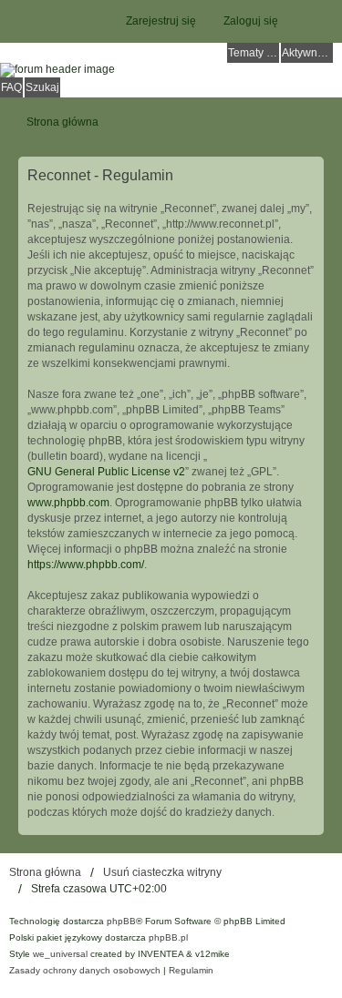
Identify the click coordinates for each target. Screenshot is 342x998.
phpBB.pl (168, 937)
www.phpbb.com (68, 502)
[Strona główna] (171, 70)
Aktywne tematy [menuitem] (307, 52)
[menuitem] (85, 970)
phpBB (121, 921)
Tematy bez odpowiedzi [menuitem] (253, 52)
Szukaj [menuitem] (42, 87)
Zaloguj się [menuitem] (250, 21)
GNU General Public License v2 (106, 471)
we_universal (60, 954)
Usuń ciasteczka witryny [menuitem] (162, 872)
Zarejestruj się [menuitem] (161, 21)
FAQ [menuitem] (11, 87)
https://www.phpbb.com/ (85, 564)
